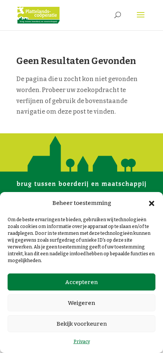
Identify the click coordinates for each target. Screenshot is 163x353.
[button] (151, 203)
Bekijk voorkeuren (81, 323)
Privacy (82, 341)
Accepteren (81, 282)
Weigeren (81, 303)
